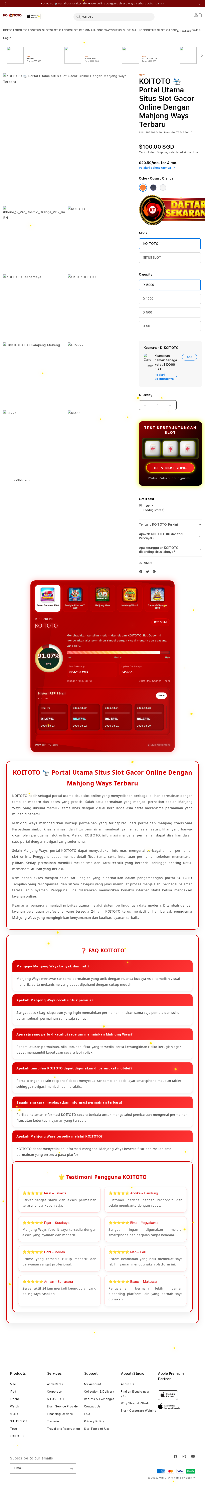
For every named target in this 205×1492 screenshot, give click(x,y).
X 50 (146, 326)
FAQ (87, 1413)
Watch (14, 1406)
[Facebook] (142, 572)
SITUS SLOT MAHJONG (130, 30)
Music (14, 1413)
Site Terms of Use (97, 1428)
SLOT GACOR (60, 30)
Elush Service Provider (63, 1406)
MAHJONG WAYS (100, 30)
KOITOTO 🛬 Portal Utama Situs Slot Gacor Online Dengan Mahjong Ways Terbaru (102, 3)
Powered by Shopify (183, 1478)
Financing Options (60, 1413)
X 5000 (148, 285)
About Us (127, 1384)
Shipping (163, 152)
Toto (13, 1428)
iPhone (15, 1399)
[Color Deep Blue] (153, 187)
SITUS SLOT (41, 30)
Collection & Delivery (99, 1391)
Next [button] (200, 4)
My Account (92, 1384)
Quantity (145, 395)
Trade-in (53, 1421)
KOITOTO (10, 30)
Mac (13, 1384)
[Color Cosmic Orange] (143, 188)
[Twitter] (148, 572)
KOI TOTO (24, 30)
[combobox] (114, 16)
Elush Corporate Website (138, 1410)
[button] (10, 30)
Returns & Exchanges (99, 1399)
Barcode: (170, 132)
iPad (13, 1391)
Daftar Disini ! (155, 3)
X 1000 (148, 299)
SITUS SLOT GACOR (162, 30)
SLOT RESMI (79, 30)
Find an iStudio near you (135, 1393)
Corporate (54, 1391)
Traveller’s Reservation (63, 1428)
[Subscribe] (71, 1468)
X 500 (147, 312)
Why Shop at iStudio (135, 1403)
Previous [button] (5, 4)
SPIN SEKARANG (170, 468)
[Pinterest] (155, 572)
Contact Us (92, 1406)
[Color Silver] (163, 187)
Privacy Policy (94, 1421)
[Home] (12, 15)
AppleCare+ (55, 1384)
